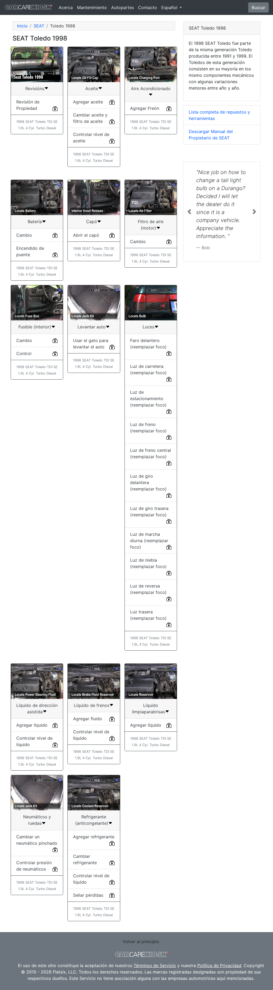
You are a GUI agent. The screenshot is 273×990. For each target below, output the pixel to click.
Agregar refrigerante (93, 836)
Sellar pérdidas (88, 895)
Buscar (258, 7)
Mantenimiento (92, 7)
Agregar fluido (87, 718)
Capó (91, 221)
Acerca (66, 7)
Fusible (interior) (34, 326)
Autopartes (122, 7)
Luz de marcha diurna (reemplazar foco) (149, 541)
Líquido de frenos (91, 705)
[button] (189, 211)
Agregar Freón (144, 108)
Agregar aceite (88, 101)
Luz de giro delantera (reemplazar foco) (148, 482)
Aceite (91, 88)
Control (23, 353)
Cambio (24, 235)
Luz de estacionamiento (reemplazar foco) (148, 398)
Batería (35, 221)
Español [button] (170, 7)
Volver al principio (141, 941)
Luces (148, 326)
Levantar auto (92, 326)
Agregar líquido (31, 725)
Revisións (34, 88)
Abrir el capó (86, 235)
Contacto (147, 7)
